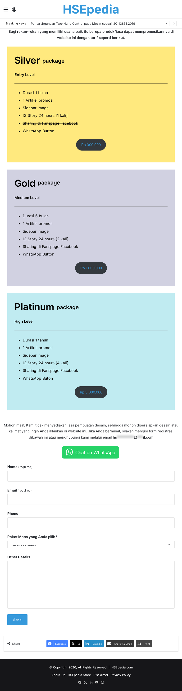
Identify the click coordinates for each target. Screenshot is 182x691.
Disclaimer (100, 675)
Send (17, 620)
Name (19, 466)
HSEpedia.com (122, 667)
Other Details (18, 557)
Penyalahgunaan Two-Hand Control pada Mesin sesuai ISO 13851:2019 (83, 23)
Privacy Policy (121, 675)
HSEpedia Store (79, 675)
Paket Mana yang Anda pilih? (32, 537)
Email (19, 490)
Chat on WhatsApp (95, 452)
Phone (12, 513)
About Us (58, 675)
